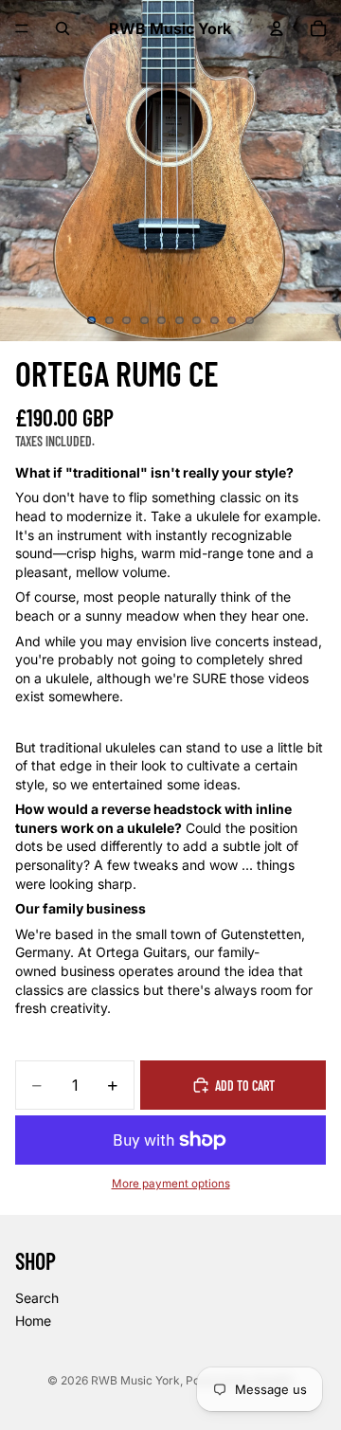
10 (250, 320)
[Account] (276, 28)
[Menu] (22, 28)
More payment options (171, 1183)
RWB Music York (135, 1380)
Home (33, 1320)
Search (37, 1298)
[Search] (62, 28)
